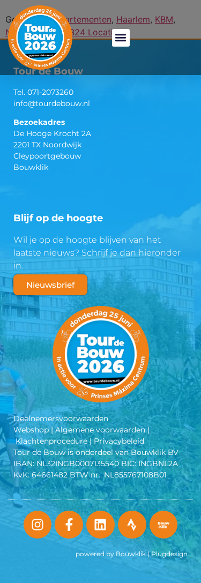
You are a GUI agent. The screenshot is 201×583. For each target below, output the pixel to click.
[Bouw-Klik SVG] (164, 525)
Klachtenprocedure (51, 441)
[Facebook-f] (69, 525)
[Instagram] (38, 525)
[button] (121, 38)
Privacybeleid (119, 441)
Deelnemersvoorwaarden (60, 418)
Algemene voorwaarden (100, 430)
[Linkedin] (100, 525)
